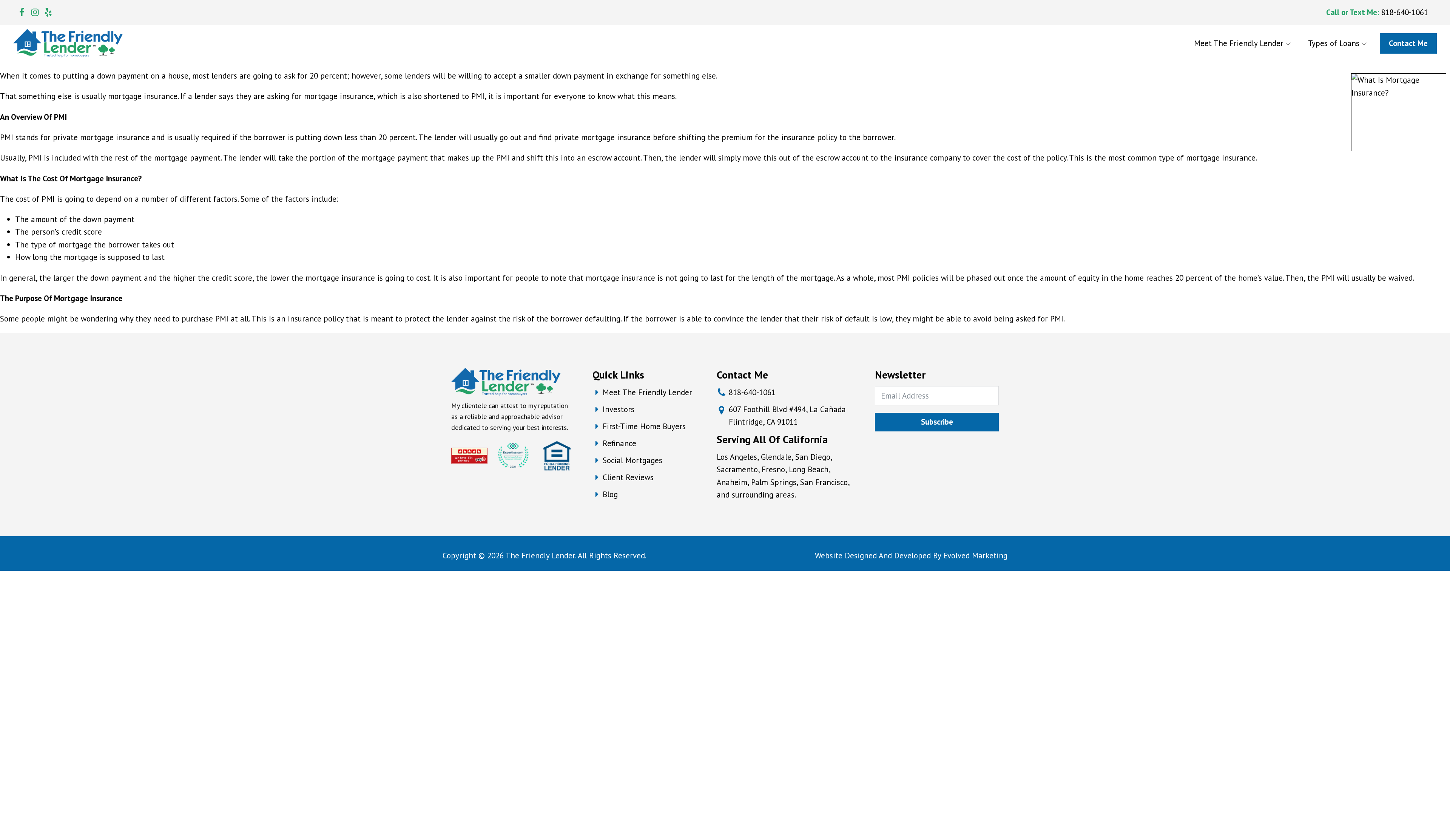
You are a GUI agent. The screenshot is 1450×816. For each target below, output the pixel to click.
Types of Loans (1333, 43)
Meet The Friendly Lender (1238, 43)
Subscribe (937, 422)
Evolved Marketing (975, 555)
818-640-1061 (1404, 12)
